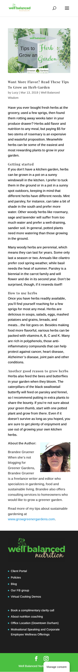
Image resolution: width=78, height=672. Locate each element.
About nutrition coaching (27, 616)
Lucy (15, 92)
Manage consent (57, 666)
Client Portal (19, 571)
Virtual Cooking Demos (26, 596)
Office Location (21, 623)
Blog (14, 584)
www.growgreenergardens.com (31, 519)
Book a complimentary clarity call (32, 610)
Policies (16, 577)
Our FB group (20, 590)
